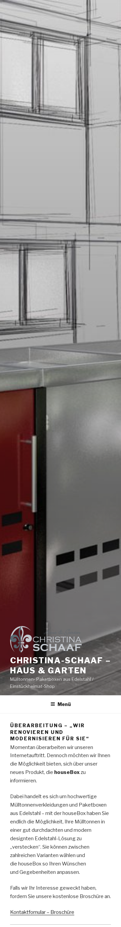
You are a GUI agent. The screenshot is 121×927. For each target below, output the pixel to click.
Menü (64, 704)
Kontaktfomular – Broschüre (42, 912)
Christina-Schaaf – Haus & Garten (60, 665)
